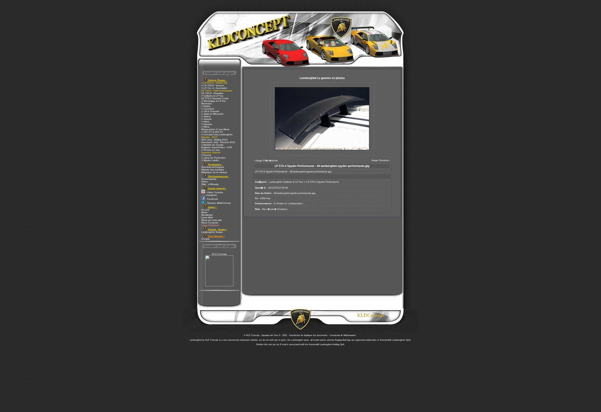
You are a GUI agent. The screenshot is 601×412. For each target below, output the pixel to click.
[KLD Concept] (219, 285)
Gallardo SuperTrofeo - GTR (216, 147)
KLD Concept (219, 254)
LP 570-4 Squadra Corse (215, 98)
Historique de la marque (214, 172)
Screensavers (208, 179)
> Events (206, 155)
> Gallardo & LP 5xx (212, 95)
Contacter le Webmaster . (343, 335)
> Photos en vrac (210, 150)
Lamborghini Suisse (212, 232)
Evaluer (282, 209)
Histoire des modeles (212, 169)
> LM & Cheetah (210, 111)
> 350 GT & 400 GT (212, 132)
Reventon (206, 103)
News (204, 212)
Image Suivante (380, 160)
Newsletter (207, 215)
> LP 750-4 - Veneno (212, 85)
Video (204, 181)
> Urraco (206, 116)
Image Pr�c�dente (267, 160)
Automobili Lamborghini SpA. (395, 340)
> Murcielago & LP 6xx (213, 101)
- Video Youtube (214, 192)
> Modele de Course (212, 145)
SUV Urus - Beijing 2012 (214, 139)
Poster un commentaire (289, 203)
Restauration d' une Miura (215, 129)
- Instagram (210, 195)
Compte (205, 239)
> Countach (207, 108)
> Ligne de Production (213, 157)
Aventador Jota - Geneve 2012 (218, 142)
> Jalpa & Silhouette (212, 114)
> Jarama (206, 119)
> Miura (205, 126)
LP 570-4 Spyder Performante (322, 182)
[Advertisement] (300, 377)
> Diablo (205, 106)
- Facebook (211, 199)
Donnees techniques (212, 167)
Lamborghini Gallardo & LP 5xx (286, 182)
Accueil (205, 209)
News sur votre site (211, 220)
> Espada (206, 124)
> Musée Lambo (210, 160)
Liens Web (207, 217)
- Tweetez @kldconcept (218, 203)
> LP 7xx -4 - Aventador (214, 88)
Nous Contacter (209, 222)
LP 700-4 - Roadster (212, 93)
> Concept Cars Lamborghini (216, 134)
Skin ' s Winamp (210, 184)
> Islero (205, 121)
